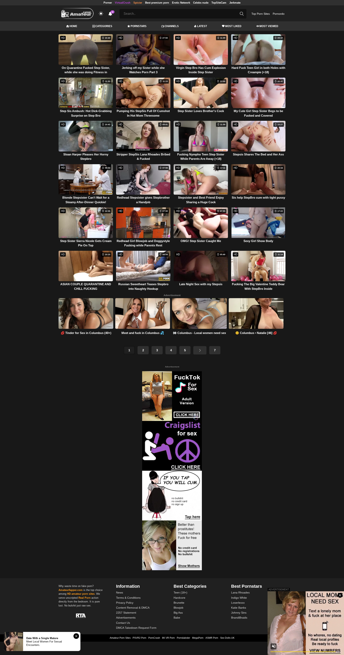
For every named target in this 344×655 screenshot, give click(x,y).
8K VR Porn (168, 637)
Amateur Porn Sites (120, 637)
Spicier (137, 2)
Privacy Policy (124, 602)
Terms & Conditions (128, 597)
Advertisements (126, 617)
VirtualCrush (122, 2)
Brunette (179, 602)
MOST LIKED (233, 26)
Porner (108, 2)
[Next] (199, 350)
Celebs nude (200, 2)
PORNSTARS (139, 26)
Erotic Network (181, 2)
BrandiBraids (239, 617)
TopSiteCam (218, 2)
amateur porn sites (83, 593)
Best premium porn (157, 2)
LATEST (202, 26)
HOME (73, 26)
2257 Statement (126, 612)
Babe (177, 617)
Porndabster (183, 637)
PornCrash (154, 637)
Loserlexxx (238, 602)
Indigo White (239, 597)
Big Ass (178, 612)
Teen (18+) (180, 592)
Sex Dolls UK (227, 637)
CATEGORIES (103, 26)
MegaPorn (197, 637)
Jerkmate (234, 2)
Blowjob (178, 607)
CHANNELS (172, 26)
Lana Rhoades (240, 592)
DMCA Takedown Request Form (136, 627)
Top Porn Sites (260, 13)
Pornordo (278, 13)
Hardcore (179, 597)
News (119, 592)
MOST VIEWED (268, 26)
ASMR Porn (211, 637)
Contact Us (123, 622)
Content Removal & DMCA (133, 607)
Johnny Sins (238, 612)
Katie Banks (238, 607)
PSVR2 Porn (139, 637)
